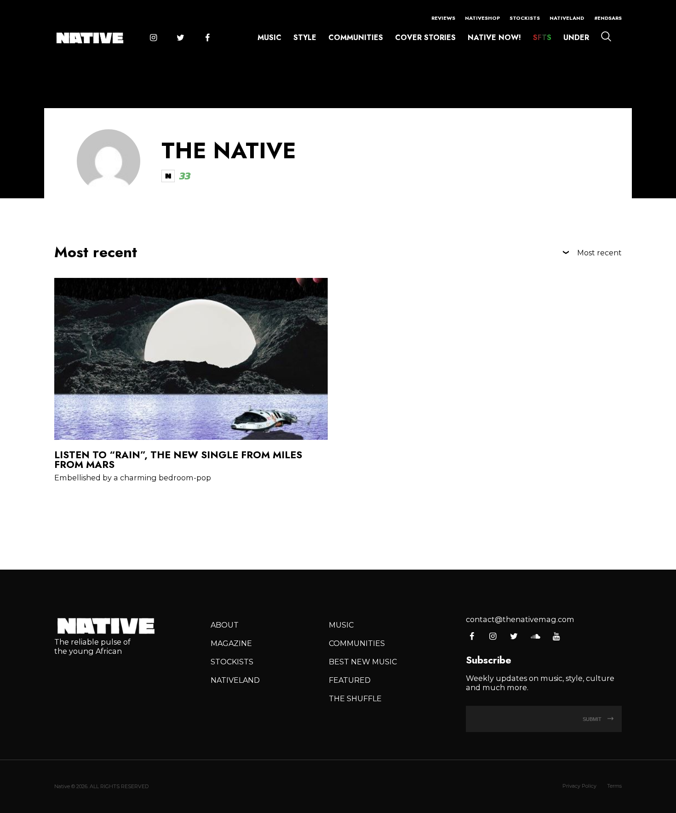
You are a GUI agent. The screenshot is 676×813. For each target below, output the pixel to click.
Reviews (443, 18)
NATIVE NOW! (494, 37)
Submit (593, 719)
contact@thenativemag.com (520, 619)
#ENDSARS (608, 18)
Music (269, 37)
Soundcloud (535, 637)
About (225, 624)
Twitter (180, 38)
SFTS (542, 37)
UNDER (576, 37)
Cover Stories (425, 37)
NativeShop (482, 18)
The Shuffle (355, 698)
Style (304, 37)
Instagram (153, 38)
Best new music (363, 661)
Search (606, 36)
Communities (355, 37)
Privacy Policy (579, 786)
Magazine (231, 643)
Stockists (525, 18)
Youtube (556, 637)
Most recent (599, 252)
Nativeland (567, 18)
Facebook (207, 38)
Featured (350, 680)
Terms (614, 786)
